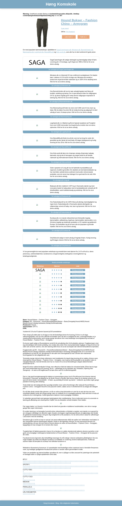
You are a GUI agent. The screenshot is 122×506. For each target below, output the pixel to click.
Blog (57, 503)
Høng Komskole (61, 4)
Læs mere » (69, 37)
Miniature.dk (76, 50)
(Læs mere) (65, 28)
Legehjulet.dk (39, 52)
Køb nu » (83, 37)
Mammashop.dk (28, 52)
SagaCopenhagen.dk (64, 50)
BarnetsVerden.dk (87, 50)
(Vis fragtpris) (70, 32)
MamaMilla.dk (49, 52)
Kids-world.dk (60, 52)
